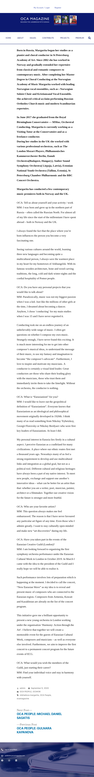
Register (58, 8)
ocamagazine (23, 698)
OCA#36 (37, 691)
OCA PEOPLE (26, 691)
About (20, 38)
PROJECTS (64, 38)
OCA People (45, 695)
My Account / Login (42, 8)
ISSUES (33, 38)
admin (22, 688)
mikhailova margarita (29, 695)
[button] (89, 38)
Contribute (48, 38)
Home (8, 38)
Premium (80, 38)
